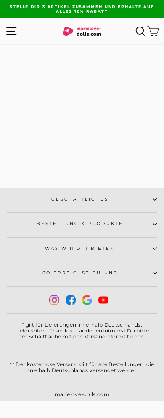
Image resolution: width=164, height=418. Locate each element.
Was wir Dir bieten (80, 248)
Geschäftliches (79, 199)
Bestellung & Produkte (80, 223)
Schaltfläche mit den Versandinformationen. (87, 336)
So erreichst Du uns (79, 273)
